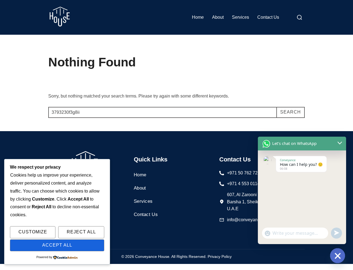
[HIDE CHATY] (337, 255)
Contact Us (268, 17)
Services (240, 17)
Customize (32, 231)
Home (198, 17)
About (218, 17)
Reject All (81, 231)
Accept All (57, 245)
